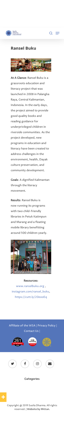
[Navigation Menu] (57, 33)
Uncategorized (32, 395)
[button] (3, 397)
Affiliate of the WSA (22, 325)
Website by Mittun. (38, 409)
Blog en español (23, 386)
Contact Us (31, 331)
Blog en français (47, 386)
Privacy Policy (46, 325)
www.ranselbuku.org (30, 286)
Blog (7, 386)
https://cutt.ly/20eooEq (31, 297)
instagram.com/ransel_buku (30, 291)
